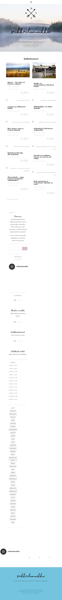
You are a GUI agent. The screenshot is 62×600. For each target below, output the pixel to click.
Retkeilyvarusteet (12, 478)
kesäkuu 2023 (12, 368)
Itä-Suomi (13, 426)
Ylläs (12, 522)
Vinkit (13, 513)
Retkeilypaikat (13, 475)
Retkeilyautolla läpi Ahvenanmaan (15, 153)
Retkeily (13, 472)
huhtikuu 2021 (12, 390)
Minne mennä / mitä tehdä (13, 459)
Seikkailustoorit (14, 86)
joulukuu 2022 (12, 374)
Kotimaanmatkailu (13, 429)
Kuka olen (13, 432)
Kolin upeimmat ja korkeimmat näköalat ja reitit (43, 183)
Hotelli (13, 420)
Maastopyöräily (13, 448)
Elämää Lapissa (13, 414)
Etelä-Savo (13, 417)
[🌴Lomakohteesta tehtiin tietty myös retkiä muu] (36, 561)
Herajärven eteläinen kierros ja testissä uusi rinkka (42, 157)
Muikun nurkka (18, 310)
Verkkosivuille (31, 45)
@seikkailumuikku (18, 259)
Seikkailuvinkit (13, 89)
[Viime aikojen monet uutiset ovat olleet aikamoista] (15, 561)
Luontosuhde (13, 445)
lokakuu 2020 (12, 399)
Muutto (13, 463)
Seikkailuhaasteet (13, 491)
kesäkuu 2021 (12, 387)
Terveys (13, 497)
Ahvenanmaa (13, 410)
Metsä (13, 454)
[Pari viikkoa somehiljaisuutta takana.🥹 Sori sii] (18, 280)
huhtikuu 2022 (12, 383)
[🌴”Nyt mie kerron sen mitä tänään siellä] (26, 561)
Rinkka (13, 481)
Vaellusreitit (13, 509)
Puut (13, 469)
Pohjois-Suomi (13, 466)
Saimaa (13, 485)
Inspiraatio (13, 423)
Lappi (13, 438)
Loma (13, 442)
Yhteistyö (13, 516)
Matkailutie (13, 451)
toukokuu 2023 (12, 371)
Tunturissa (13, 500)
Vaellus (13, 506)
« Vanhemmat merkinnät (12, 199)
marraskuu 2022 (12, 377)
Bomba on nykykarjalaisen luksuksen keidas (44, 85)
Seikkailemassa (13, 488)
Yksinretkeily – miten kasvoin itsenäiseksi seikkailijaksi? (16, 179)
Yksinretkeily (13, 519)
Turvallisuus (13, 503)
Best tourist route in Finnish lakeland (16, 129)
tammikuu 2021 (12, 396)
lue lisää (24, 92)
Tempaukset (13, 494)
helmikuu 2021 (12, 393)
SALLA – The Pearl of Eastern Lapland (16, 83)
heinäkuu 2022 (12, 380)
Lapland (13, 435)
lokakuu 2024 (12, 365)
